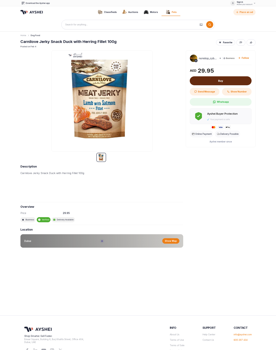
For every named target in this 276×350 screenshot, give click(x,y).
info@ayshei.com (243, 334)
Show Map (171, 241)
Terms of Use (177, 340)
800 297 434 (241, 340)
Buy (220, 80)
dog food (35, 35)
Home (23, 35)
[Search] (209, 24)
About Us (174, 334)
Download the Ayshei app (38, 3)
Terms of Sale (177, 345)
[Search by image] (201, 24)
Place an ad (246, 12)
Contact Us (208, 340)
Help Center (209, 334)
